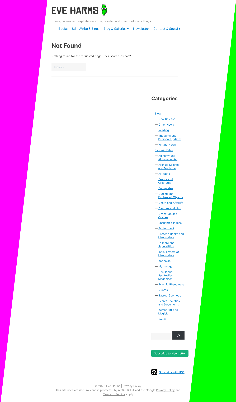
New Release (166, 119)
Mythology (165, 266)
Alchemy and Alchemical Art (167, 157)
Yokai (162, 319)
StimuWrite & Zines (85, 28)
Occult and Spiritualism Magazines (165, 275)
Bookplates (165, 188)
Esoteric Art (166, 228)
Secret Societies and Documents (169, 302)
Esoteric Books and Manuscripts (171, 235)
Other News (166, 124)
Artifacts (164, 173)
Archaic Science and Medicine (168, 166)
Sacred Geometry (169, 295)
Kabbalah (164, 261)
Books (63, 28)
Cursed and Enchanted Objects (170, 195)
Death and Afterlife (170, 202)
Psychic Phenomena (171, 284)
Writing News (167, 144)
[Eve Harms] (79, 14)
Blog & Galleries (115, 28)
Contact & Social (165, 28)
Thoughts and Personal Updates (169, 137)
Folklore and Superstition (166, 244)
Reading (163, 130)
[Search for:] (68, 66)
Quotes (163, 290)
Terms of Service (114, 394)
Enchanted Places (170, 223)
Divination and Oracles (167, 215)
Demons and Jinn (169, 208)
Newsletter (141, 28)
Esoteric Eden (164, 150)
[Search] (178, 335)
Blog (158, 113)
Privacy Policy (132, 386)
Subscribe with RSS (172, 372)
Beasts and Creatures (165, 180)
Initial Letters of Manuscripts (168, 253)
